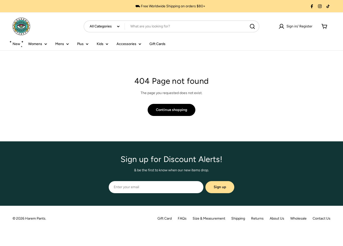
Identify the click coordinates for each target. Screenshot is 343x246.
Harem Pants (35, 218)
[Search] (252, 26)
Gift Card (164, 218)
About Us (277, 218)
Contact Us (321, 218)
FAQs (182, 218)
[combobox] (171, 26)
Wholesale (298, 218)
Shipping (238, 218)
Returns (257, 218)
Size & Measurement (209, 218)
